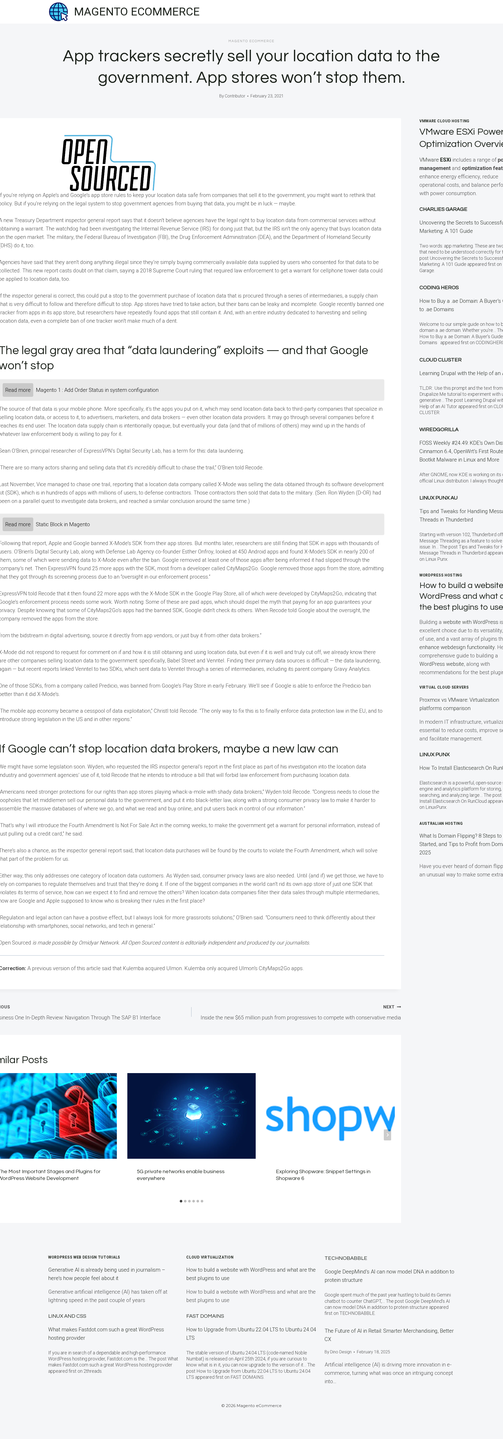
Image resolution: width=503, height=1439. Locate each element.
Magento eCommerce (251, 41)
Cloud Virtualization (209, 1257)
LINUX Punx (434, 754)
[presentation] (191, 1116)
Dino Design (341, 1351)
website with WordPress (470, 622)
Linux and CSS (67, 1316)
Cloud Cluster (440, 360)
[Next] (387, 1134)
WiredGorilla (438, 429)
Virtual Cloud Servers (444, 687)
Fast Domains (205, 1316)
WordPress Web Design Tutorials (84, 1257)
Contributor (235, 96)
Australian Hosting (441, 823)
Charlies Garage (443, 209)
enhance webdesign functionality (457, 647)
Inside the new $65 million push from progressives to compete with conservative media (301, 1012)
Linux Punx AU (438, 498)
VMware (435, 160)
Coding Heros (439, 287)
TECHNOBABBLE (346, 1258)
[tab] (181, 1201)
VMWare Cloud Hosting (444, 121)
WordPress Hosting (440, 575)
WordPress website (441, 664)
